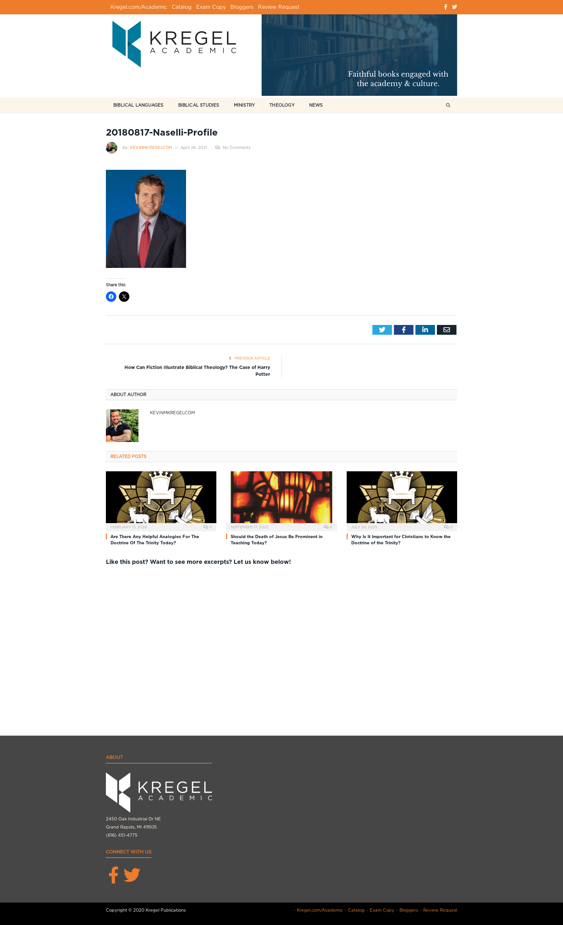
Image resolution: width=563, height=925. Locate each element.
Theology (282, 105)
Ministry (244, 105)
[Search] (448, 105)
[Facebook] (445, 7)
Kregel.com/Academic (138, 7)
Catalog (182, 7)
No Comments (237, 147)
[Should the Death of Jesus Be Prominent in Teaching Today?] (281, 500)
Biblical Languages (138, 105)
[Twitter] (454, 7)
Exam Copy (211, 7)
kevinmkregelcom (151, 147)
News (316, 105)
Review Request (278, 7)
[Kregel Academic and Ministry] (177, 43)
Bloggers (241, 7)
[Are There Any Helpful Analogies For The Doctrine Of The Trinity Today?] (161, 500)
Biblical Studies (198, 105)
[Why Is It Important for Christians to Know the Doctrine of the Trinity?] (402, 500)
